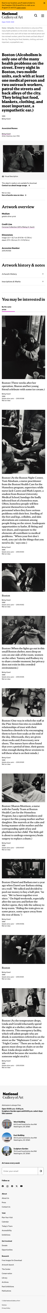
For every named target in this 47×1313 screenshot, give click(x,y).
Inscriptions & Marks (11, 281)
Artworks (10, 28)
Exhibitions (6, 1235)
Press (4, 1202)
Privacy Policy (6, 1308)
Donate (4, 1245)
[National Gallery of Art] (23, 1095)
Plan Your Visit (7, 1217)
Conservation (7, 1273)
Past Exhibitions (8, 1286)
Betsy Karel (6, 134)
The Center (6, 1269)
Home (4, 28)
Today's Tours (7, 1226)
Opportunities (7, 1250)
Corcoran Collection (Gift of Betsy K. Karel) (18, 227)
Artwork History (9, 274)
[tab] (8, 308)
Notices (4, 1305)
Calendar (5, 1222)
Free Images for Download (12, 1260)
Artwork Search (8, 1265)
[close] (44, 3)
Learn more (21, 7)
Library (4, 1278)
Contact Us (6, 1207)
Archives (5, 1282)
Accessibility (7, 1230)
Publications (6, 1291)
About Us (5, 1198)
